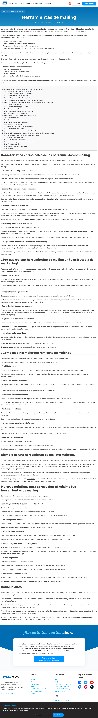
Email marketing (36, 684)
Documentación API (62, 686)
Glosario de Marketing (16, 11)
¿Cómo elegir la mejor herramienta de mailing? (19, 115)
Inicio (11, 4)
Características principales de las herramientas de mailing (22, 89)
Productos (19, 4)
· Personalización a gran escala (16, 107)
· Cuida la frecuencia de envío (15, 146)
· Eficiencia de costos (12, 104)
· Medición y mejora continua (15, 113)
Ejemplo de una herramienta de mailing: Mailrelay (19, 131)
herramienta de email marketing (18, 285)
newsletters (31, 479)
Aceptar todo (58, 715)
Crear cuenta (89, 4)
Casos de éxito (60, 691)
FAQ (56, 682)
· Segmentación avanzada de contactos (19, 93)
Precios (29, 4)
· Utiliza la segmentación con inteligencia (19, 142)
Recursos (37, 4)
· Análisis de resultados (13, 124)
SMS (32, 686)
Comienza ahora (49, 659)
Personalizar (38, 715)
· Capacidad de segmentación (15, 120)
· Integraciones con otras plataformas (18, 126)
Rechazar (48, 715)
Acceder (76, 4)
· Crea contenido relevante (14, 140)
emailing (19, 464)
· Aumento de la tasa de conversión (17, 109)
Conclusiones (7, 148)
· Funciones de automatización (16, 122)
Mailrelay (38, 460)
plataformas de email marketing (26, 160)
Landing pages (36, 691)
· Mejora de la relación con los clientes (18, 111)
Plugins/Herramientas (63, 684)
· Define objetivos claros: (14, 137)
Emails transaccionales (39, 689)
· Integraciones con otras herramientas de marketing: (23, 100)
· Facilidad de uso (11, 118)
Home (5, 11)
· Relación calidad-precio (14, 129)
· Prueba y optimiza (12, 144)
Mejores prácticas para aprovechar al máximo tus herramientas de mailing (28, 133)
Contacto (47, 4)
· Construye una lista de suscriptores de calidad (21, 135)
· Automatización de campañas (16, 96)
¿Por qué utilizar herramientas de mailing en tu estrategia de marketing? (27, 102)
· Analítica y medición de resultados (17, 98)
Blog (56, 679)
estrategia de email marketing (15, 227)
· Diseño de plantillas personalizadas (17, 91)
